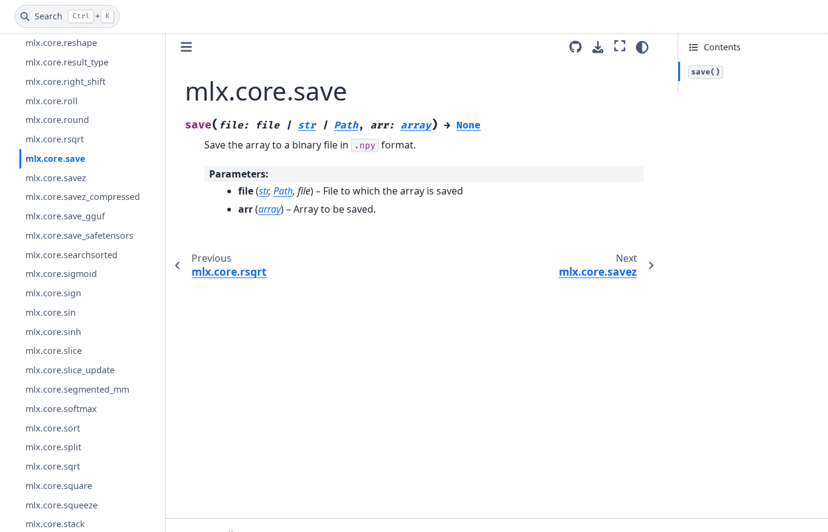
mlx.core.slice (53, 350)
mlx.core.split (53, 447)
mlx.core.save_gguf (65, 216)
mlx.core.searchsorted (71, 255)
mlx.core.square (58, 485)
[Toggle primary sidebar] (186, 47)
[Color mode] (642, 47)
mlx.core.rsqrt (54, 139)
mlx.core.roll (51, 101)
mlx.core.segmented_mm (77, 389)
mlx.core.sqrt (52, 466)
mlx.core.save (55, 158)
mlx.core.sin (50, 312)
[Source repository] (575, 47)
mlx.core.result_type (67, 62)
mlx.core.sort (52, 428)
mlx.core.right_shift (65, 81)
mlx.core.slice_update (70, 370)
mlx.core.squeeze (61, 505)
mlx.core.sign (53, 293)
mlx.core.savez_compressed (82, 196)
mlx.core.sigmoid (61, 273)
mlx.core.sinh (53, 331)
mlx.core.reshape (61, 42)
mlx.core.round (57, 119)
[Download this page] (598, 48)
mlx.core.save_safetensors (79, 235)
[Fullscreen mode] (620, 45)
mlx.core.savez (55, 178)
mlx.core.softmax (61, 408)
